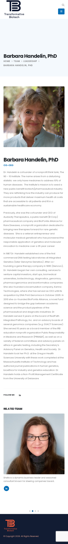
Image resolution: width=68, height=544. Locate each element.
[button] (63, 5)
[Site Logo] (14, 9)
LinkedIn (19, 395)
